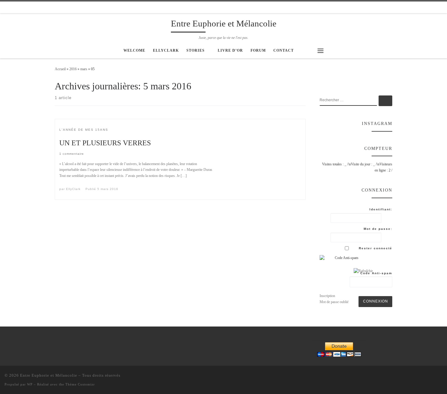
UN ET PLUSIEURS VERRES (105, 143)
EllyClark (73, 189)
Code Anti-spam (376, 273)
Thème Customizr (80, 384)
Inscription (327, 296)
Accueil (60, 69)
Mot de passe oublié (334, 302)
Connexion (375, 301)
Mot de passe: (378, 228)
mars (83, 69)
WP (30, 384)
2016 (73, 69)
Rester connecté (375, 248)
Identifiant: (380, 209)
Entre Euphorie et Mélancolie (48, 375)
